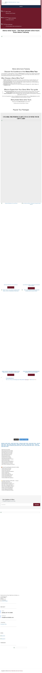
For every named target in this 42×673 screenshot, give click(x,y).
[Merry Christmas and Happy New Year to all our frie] (31, 413)
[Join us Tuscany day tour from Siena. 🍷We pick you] (10, 398)
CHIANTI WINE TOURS (14, 443)
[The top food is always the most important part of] (31, 393)
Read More (10, 287)
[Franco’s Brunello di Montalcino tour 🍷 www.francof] (31, 419)
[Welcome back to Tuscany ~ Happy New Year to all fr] (31, 409)
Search (21, 6)
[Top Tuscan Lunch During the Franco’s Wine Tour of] (10, 419)
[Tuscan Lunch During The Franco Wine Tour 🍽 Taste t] (10, 433)
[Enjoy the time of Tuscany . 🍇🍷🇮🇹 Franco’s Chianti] (10, 383)
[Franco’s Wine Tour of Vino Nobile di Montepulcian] (31, 432)
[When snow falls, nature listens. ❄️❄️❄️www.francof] (10, 409)
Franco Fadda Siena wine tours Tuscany (16, 670)
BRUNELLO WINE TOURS (5, 443)
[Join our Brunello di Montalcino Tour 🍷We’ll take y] (10, 405)
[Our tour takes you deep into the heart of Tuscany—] (10, 394)
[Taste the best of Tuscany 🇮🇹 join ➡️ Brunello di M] (31, 383)
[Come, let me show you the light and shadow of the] (31, 399)
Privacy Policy (3, 622)
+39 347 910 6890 (4, 600)
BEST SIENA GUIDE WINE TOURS (28, 445)
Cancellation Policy (3, 624)
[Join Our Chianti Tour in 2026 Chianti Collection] (31, 388)
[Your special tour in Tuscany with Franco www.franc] (31, 404)
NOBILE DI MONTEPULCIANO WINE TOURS (14, 445)
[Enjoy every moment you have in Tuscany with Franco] (10, 414)
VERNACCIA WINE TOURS (23, 443)
